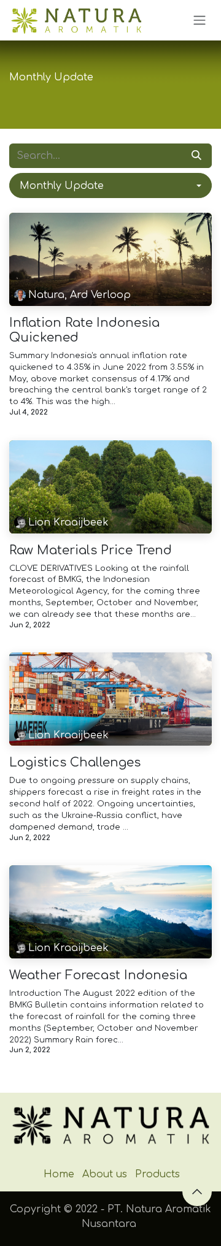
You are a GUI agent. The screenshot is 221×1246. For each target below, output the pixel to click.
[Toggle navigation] (199, 20)
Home (59, 1174)
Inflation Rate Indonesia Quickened (84, 330)
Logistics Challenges (75, 762)
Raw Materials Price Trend (90, 550)
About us (104, 1174)
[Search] (196, 155)
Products (157, 1174)
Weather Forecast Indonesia (98, 975)
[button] (110, 185)
